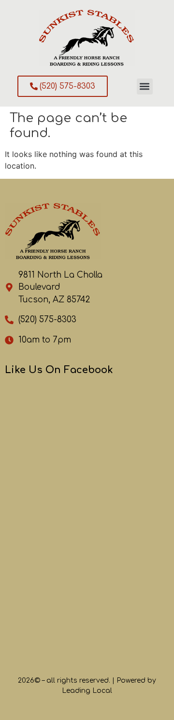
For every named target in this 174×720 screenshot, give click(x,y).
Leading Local (87, 690)
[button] (145, 86)
